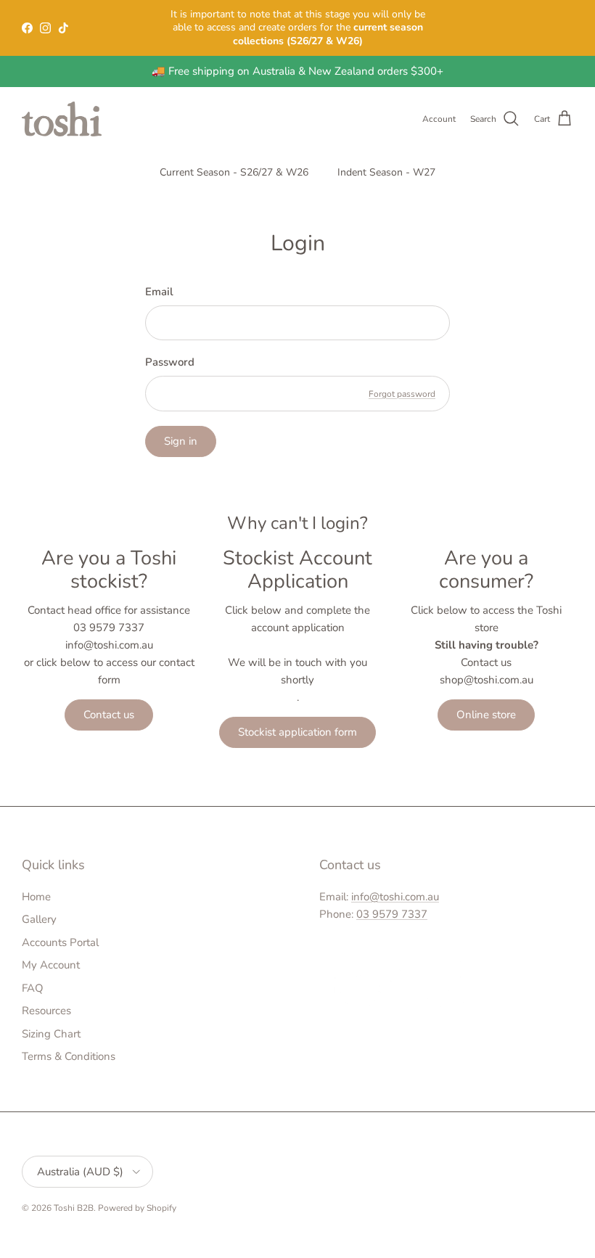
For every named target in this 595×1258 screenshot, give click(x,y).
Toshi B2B (74, 1208)
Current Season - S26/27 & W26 (234, 172)
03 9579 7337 (391, 914)
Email (159, 291)
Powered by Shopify (137, 1208)
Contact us (108, 714)
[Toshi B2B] (62, 119)
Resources (46, 1010)
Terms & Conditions (68, 1056)
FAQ (33, 988)
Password (169, 362)
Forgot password (402, 394)
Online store (486, 714)
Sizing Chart (51, 1034)
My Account (51, 965)
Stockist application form (297, 732)
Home (36, 896)
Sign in (180, 441)
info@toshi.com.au (395, 896)
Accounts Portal (60, 942)
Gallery (39, 919)
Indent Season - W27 (386, 172)
